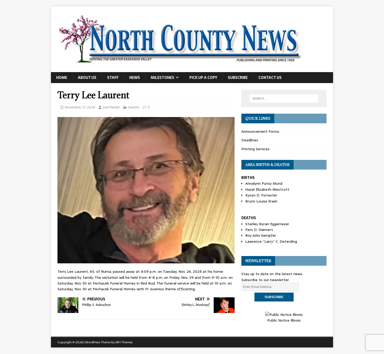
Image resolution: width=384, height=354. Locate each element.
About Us (87, 77)
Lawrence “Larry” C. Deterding (271, 241)
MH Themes (123, 342)
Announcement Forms (260, 131)
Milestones (162, 77)
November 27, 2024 (80, 107)
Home (61, 77)
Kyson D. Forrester (261, 195)
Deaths (133, 107)
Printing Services (255, 149)
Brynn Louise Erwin (261, 201)
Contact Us (270, 77)
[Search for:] (284, 98)
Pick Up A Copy (203, 77)
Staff (113, 77)
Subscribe (238, 77)
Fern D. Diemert (259, 230)
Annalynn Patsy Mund (263, 183)
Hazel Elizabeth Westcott (267, 189)
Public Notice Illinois (284, 320)
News (134, 77)
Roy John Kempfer (260, 235)
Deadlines (249, 140)
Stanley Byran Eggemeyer (267, 224)
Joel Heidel (111, 107)
